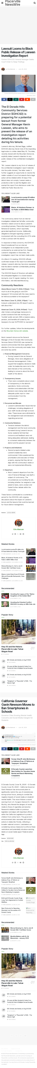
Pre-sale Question (6, 1051)
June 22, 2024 (16, 914)
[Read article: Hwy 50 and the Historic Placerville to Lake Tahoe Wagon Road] (18, 631)
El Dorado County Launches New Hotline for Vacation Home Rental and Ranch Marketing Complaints (13, 890)
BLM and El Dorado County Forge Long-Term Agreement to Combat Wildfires (12, 900)
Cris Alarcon (11, 69)
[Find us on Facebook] (11, 1035)
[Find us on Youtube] (25, 1035)
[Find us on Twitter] (16, 1035)
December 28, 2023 (18, 570)
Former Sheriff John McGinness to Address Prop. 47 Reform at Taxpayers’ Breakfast (23, 761)
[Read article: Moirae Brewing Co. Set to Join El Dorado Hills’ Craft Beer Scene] (31, 568)
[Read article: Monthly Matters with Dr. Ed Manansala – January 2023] (5, 938)
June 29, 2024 (16, 765)
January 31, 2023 (15, 940)
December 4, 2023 (16, 598)
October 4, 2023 (15, 606)
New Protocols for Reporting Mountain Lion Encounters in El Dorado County (10, 910)
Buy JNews (4, 1048)
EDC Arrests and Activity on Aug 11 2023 (19, 660)
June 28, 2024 (16, 204)
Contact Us (19, 1051)
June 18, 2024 (22, 69)
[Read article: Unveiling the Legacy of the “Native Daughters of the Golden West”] (5, 596)
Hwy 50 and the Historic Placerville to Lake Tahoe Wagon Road (12, 649)
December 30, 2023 (17, 211)
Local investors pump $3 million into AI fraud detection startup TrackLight (23, 199)
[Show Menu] (2, 3)
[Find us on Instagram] (21, 1035)
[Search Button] (35, 3)
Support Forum (15, 1048)
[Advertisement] (18, 25)
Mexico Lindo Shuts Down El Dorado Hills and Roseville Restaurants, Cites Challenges (12, 576)
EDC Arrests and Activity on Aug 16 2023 (19, 674)
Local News (11, 512)
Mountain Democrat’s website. (17, 331)
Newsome (10, 838)
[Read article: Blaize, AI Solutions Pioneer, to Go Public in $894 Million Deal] (5, 209)
